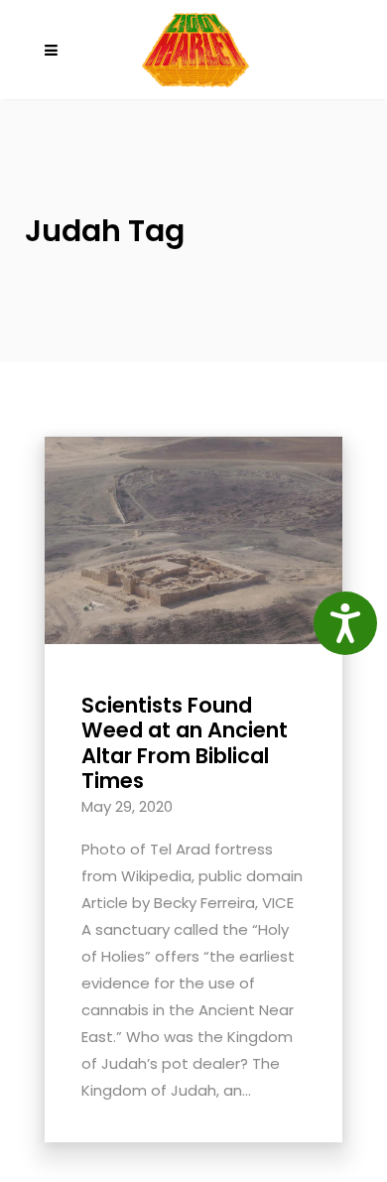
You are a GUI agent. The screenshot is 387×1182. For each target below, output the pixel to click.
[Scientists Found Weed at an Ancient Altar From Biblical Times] (193, 539)
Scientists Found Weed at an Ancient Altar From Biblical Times (184, 743)
